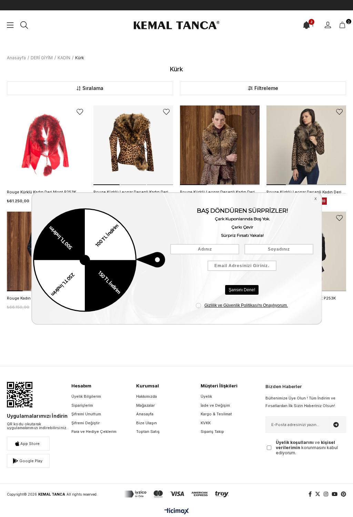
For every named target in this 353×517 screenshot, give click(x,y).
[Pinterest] (343, 494)
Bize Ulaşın (146, 422)
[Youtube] (334, 494)
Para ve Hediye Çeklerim (94, 431)
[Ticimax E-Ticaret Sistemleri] (176, 511)
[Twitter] (317, 494)
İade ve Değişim (215, 405)
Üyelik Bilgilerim (86, 396)
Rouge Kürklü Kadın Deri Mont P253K (41, 192)
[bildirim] (306, 25)
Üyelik (206, 396)
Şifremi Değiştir (85, 422)
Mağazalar (145, 405)
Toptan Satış (148, 431)
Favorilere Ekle (80, 112)
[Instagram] (326, 494)
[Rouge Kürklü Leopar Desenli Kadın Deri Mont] (306, 145)
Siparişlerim (82, 405)
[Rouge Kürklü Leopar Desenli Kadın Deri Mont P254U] (220, 145)
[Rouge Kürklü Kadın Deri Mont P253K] (47, 145)
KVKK (206, 422)
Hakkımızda (146, 396)
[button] (106, 184)
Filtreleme (266, 88)
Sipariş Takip (212, 431)
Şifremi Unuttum (86, 414)
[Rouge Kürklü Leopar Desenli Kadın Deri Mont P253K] (133, 145)
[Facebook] (310, 494)
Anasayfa (144, 414)
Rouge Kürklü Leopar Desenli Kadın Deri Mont (306, 192)
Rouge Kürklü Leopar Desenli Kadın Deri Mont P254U (220, 192)
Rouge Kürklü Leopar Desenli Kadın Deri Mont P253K (133, 192)
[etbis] (19, 394)
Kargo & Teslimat (216, 414)
